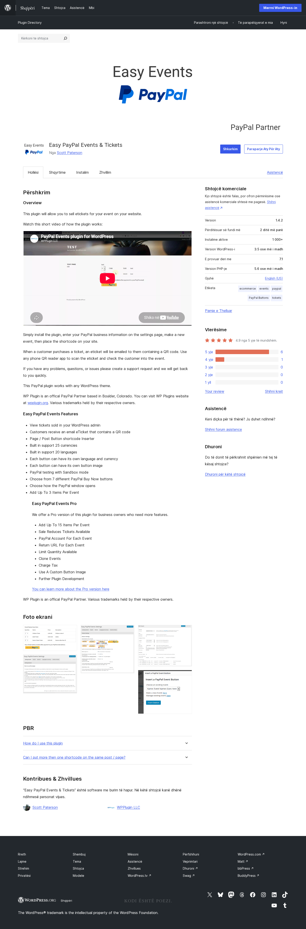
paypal (276, 288)
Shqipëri (66, 900)
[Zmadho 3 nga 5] (128, 631)
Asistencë (275, 172)
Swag (189, 875)
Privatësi (24, 875)
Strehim (23, 868)
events (264, 288)
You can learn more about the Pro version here (70, 589)
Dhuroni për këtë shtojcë (225, 474)
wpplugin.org (38, 403)
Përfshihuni (191, 854)
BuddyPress (248, 875)
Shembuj (79, 854)
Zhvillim (105, 172)
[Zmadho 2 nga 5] (71, 660)
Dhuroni (190, 868)
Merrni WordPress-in (280, 8)
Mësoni (133, 854)
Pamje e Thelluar (218, 310)
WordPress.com (251, 854)
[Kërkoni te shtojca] (65, 38)
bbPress (246, 868)
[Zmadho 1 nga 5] (71, 631)
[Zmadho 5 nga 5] (186, 676)
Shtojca (78, 868)
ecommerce (247, 288)
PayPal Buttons (259, 297)
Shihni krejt (274, 391)
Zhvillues (134, 868)
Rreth (22, 854)
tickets (276, 297)
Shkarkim (230, 149)
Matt (243, 861)
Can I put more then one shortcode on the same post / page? (74, 757)
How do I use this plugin (43, 743)
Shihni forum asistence (223, 429)
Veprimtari (190, 861)
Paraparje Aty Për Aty (263, 149)
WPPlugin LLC (128, 807)
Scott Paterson (69, 152)
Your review (214, 391)
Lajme (22, 861)
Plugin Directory (30, 22)
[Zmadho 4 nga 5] (186, 631)
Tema (77, 861)
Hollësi (33, 172)
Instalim (82, 172)
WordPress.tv (139, 875)
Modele (78, 875)
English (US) (274, 278)
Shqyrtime (57, 172)
